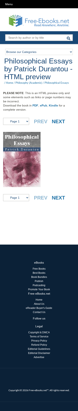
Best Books (39, 272)
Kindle (53, 105)
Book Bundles (39, 277)
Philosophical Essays (57, 82)
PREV (40, 121)
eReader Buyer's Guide (39, 308)
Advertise (39, 357)
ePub (43, 105)
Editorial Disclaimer (39, 353)
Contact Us (39, 312)
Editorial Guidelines (39, 349)
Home (9, 82)
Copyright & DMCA (39, 332)
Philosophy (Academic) (28, 82)
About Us (39, 303)
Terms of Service (39, 336)
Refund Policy (39, 344)
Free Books (39, 268)
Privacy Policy (39, 340)
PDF (35, 105)
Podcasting (39, 285)
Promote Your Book (39, 289)
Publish (39, 281)
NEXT (58, 121)
